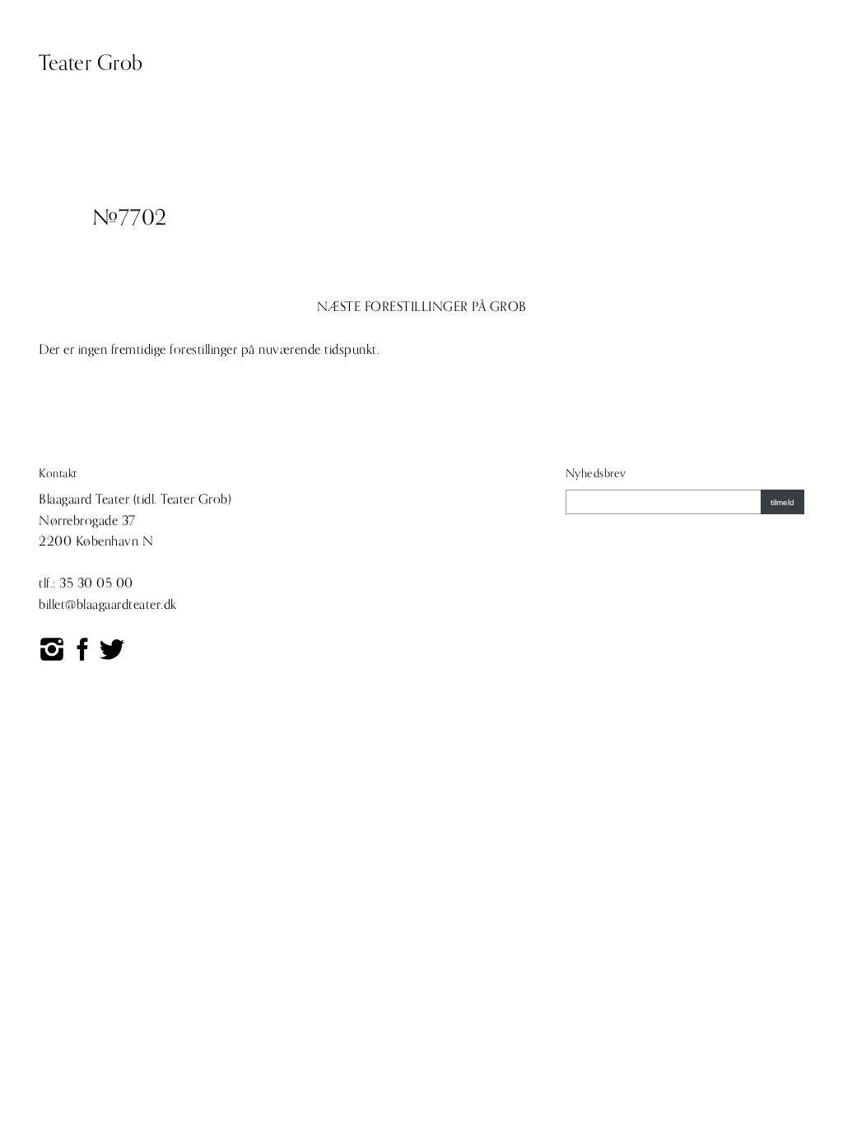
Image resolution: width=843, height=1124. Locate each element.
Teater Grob (91, 63)
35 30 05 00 (96, 583)
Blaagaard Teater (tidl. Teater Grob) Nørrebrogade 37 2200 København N (135, 520)
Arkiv (495, 62)
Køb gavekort (566, 62)
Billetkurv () (758, 62)
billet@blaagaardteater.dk (108, 604)
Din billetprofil (663, 62)
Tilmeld (782, 502)
